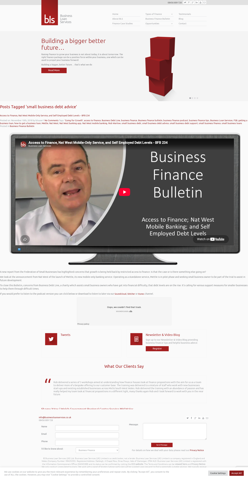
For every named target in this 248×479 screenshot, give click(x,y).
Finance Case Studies (122, 23)
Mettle (45, 123)
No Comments (52, 120)
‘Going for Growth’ (74, 120)
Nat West (53, 123)
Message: (133, 424)
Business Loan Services (221, 120)
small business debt (131, 123)
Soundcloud (120, 293)
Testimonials (185, 14)
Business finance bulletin (150, 120)
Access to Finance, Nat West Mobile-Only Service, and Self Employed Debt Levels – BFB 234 (45, 115)
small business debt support (184, 123)
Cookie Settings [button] (218, 473)
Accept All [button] (236, 473)
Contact (182, 23)
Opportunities (152, 23)
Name (44, 426)
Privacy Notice (197, 450)
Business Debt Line (111, 120)
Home (115, 14)
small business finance (210, 123)
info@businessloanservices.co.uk (55, 417)
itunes (141, 293)
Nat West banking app (70, 123)
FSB (235, 120)
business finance (129, 120)
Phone (44, 441)
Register (157, 348)
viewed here (181, 464)
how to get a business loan (27, 123)
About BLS (117, 18)
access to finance (92, 120)
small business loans (232, 123)
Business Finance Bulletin (157, 18)
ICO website (137, 464)
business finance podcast (175, 120)
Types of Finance (153, 14)
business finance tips (199, 120)
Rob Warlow (114, 123)
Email (44, 433)
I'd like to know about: (52, 448)
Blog (181, 18)
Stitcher (131, 293)
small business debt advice (155, 123)
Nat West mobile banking (94, 123)
